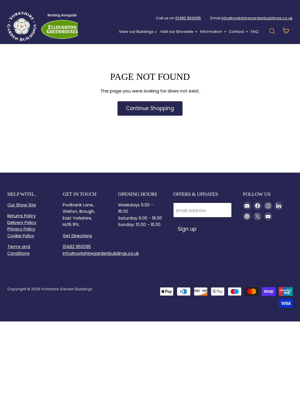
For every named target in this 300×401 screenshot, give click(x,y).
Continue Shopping (150, 108)
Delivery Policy (21, 222)
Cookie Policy (20, 236)
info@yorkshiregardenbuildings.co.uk (257, 18)
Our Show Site (21, 205)
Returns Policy (21, 216)
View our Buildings (136, 31)
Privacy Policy (21, 229)
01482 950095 (188, 18)
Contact (237, 31)
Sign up (187, 228)
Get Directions (77, 236)
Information (211, 31)
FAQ (254, 31)
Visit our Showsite (177, 31)
